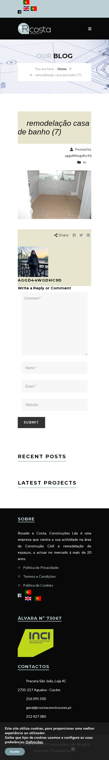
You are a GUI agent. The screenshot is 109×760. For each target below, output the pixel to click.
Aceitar (15, 752)
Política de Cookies (38, 585)
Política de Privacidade (41, 567)
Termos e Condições (39, 576)
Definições (34, 742)
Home (62, 69)
